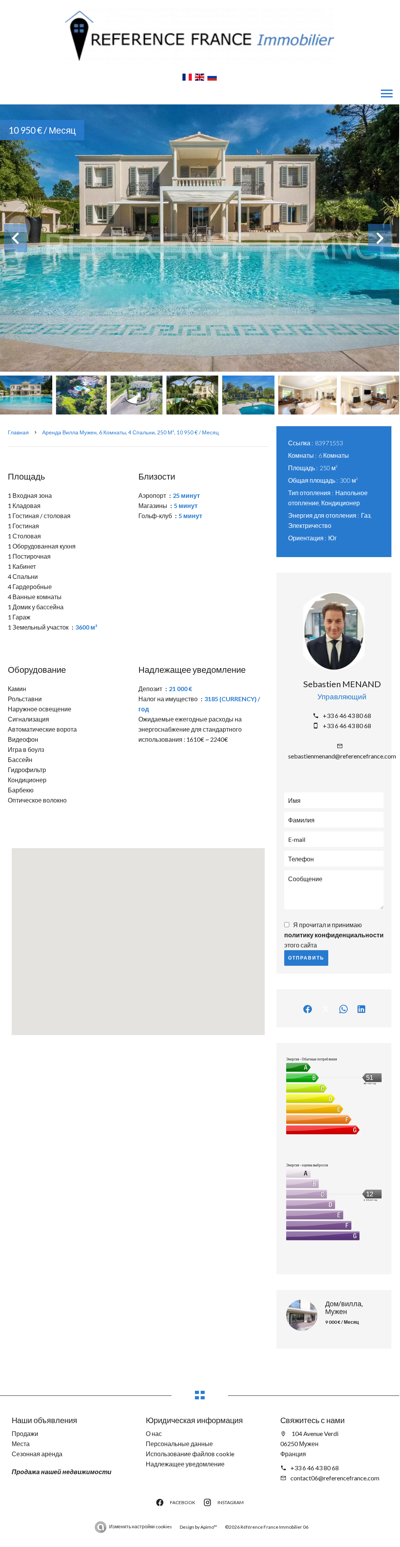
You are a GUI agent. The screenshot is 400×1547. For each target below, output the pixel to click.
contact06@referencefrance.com (334, 1478)
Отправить (306, 958)
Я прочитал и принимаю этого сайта (334, 935)
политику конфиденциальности (334, 934)
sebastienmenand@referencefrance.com (342, 756)
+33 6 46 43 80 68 (347, 715)
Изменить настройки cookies (140, 1526)
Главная (18, 432)
